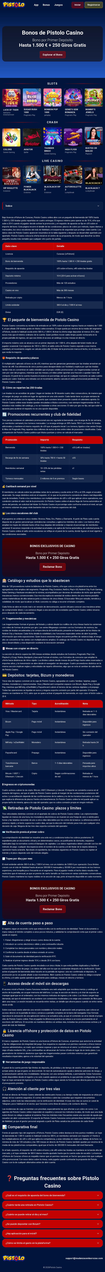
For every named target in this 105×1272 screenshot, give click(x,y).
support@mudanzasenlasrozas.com (84, 1258)
